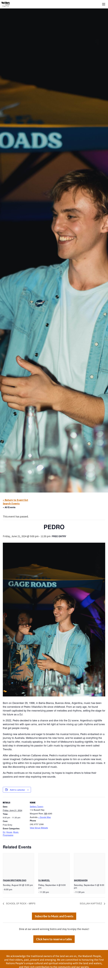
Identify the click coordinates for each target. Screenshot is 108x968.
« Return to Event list (15, 500)
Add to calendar (17, 790)
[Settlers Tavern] (5, 4)
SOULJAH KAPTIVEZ (91, 903)
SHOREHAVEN (80, 880)
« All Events (9, 507)
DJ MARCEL (44, 880)
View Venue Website (39, 827)
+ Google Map (44, 817)
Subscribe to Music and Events (54, 916)
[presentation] (18, 865)
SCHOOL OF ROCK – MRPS (20, 903)
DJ (4, 832)
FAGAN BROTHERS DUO (14, 880)
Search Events (11, 503)
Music (15, 832)
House (9, 832)
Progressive (8, 835)
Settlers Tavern (36, 806)
